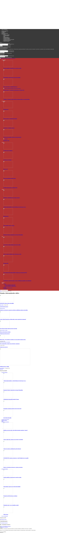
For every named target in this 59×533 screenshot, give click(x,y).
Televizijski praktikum (6, 38)
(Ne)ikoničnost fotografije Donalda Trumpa (11, 399)
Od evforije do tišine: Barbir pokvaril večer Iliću (11, 244)
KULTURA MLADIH (7, 417)
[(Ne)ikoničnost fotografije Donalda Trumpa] (8, 397)
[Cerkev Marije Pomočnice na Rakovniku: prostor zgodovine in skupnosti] (4, 317)
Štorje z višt (5, 169)
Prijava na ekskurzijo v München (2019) (10, 286)
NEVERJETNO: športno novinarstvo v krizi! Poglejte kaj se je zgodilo (15, 458)
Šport (2, 236)
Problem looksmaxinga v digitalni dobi (10, 187)
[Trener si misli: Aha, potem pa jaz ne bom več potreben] (8, 437)
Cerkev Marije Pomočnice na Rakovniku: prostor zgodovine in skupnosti (13, 319)
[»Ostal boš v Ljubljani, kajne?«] (8, 126)
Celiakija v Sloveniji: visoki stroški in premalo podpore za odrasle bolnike (16, 99)
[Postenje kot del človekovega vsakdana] (8, 494)
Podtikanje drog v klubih (4, 366)
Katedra (3, 283)
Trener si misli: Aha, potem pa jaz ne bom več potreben (13, 439)
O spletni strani (4, 31)
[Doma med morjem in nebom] (3, 330)
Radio (4, 36)
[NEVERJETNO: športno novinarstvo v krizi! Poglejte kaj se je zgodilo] (8, 456)
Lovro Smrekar (2, 368)
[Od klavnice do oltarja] (8, 158)
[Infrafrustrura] (8, 107)
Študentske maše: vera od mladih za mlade (11, 505)
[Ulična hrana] (8, 512)
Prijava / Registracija (4, 29)
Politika (3, 189)
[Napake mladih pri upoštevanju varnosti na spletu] (8, 66)
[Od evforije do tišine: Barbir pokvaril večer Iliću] (8, 243)
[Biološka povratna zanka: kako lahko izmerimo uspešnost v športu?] (8, 428)
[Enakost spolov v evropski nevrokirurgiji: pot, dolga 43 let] (12, 88)
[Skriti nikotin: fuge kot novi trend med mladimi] (8, 75)
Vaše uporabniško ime (11, 51)
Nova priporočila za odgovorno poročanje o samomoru (10, 343)
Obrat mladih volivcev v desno (8, 225)
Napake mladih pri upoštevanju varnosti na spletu (12, 68)
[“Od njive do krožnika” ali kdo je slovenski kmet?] (8, 135)
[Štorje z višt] (8, 167)
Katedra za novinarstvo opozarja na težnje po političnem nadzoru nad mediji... (14, 310)
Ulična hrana (5, 514)
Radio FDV (3, 282)
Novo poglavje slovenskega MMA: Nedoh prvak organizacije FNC (15, 272)
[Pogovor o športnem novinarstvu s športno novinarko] (8, 465)
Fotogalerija (5, 288)
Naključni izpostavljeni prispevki (5, 333)
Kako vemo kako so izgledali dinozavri (10, 86)
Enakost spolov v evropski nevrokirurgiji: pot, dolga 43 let (13, 90)
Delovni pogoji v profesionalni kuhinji (10, 118)
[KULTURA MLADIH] (8, 416)
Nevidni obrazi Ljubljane (7, 150)
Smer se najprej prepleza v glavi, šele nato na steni (12, 254)
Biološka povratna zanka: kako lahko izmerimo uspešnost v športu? (15, 430)
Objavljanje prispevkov (5, 33)
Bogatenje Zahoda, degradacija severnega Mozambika (13, 234)
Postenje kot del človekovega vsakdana (10, 495)
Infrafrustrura (6, 109)
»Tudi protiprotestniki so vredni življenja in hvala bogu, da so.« (14, 380)
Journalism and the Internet (5, 419)
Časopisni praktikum (6, 35)
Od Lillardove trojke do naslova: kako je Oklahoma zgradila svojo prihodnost (17, 280)
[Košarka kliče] (8, 261)
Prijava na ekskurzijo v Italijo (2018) (10, 285)
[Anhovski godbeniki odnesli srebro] (8, 176)
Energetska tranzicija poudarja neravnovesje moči (12, 408)
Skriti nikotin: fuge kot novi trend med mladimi (11, 77)
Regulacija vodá (6, 140)
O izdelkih (3, 32)
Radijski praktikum (6, 37)
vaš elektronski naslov (11, 50)
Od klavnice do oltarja (7, 159)
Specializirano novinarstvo (7, 40)
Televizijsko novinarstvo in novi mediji (8, 39)
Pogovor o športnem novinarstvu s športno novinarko (13, 467)
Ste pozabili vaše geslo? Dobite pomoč (5, 46)
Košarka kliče (5, 263)
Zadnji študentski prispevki (4, 306)
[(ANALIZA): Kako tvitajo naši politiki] (7, 301)
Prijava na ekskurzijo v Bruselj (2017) (10, 284)
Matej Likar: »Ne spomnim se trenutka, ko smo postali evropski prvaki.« (13, 339)
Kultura (2, 142)
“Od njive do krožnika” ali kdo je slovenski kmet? (12, 137)
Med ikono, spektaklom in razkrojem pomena (11, 197)
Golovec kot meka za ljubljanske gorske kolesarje (12, 448)
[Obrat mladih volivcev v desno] (8, 223)
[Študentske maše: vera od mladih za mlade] (8, 503)
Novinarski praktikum (6, 34)
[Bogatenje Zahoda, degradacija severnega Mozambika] (8, 388)
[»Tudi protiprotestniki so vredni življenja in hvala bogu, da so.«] (8, 205)
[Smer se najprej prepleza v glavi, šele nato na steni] (8, 252)
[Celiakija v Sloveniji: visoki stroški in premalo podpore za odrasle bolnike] (8, 97)
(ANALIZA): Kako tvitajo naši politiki (7, 303)
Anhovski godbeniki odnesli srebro (9, 178)
